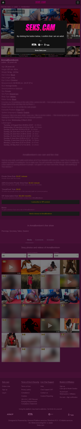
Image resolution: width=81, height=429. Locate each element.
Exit (40, 40)
